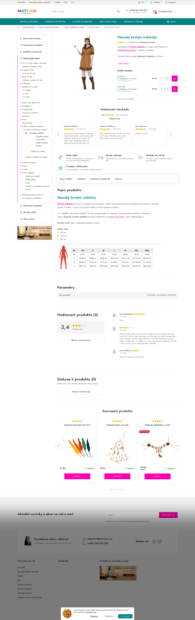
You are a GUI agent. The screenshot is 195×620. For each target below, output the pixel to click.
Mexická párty (27, 123)
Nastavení (94, 616)
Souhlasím (126, 616)
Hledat (118, 11)
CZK (143, 2)
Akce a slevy (29, 219)
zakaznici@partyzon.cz (99, 538)
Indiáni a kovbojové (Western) (32, 126)
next (176, 445)
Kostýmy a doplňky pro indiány (36, 130)
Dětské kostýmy (30, 179)
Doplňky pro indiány (38, 151)
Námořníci (26, 116)
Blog (66, 2)
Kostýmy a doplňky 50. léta (31, 66)
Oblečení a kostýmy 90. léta (32, 80)
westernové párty (116, 216)
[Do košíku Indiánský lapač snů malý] (117, 476)
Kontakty (57, 2)
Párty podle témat (31, 58)
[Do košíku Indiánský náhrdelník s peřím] (158, 476)
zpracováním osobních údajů (139, 521)
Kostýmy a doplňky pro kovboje (36, 157)
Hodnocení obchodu (115, 109)
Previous (58, 134)
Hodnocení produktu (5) (100, 178)
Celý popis (123, 63)
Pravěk (24, 169)
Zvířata (24, 166)
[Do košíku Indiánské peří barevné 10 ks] (77, 476)
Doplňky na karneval (32, 51)
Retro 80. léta (27, 77)
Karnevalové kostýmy (32, 45)
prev (58, 445)
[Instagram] (159, 541)
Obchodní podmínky (24, 593)
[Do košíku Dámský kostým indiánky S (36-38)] (175, 78)
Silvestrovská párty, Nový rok (32, 195)
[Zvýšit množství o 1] (168, 79)
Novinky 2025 (29, 212)
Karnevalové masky (32, 38)
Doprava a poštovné (24, 584)
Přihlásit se (168, 515)
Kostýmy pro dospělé (32, 176)
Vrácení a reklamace (24, 589)
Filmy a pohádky (28, 173)
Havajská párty (27, 109)
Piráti (24, 119)
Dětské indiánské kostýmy (42, 144)
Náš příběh (21, 2)
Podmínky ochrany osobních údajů (29, 597)
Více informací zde (90, 612)
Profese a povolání (29, 162)
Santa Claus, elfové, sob (30, 103)
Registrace (172, 2)
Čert (26, 94)
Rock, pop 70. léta (28, 73)
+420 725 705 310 (138, 10)
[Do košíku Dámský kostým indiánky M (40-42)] (175, 89)
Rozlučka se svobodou (30, 113)
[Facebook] (154, 541)
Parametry (81, 178)
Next (171, 134)
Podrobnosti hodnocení (146, 42)
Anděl (27, 97)
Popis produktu (66, 178)
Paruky (27, 183)
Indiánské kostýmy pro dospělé (42, 138)
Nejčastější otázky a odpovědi (39, 2)
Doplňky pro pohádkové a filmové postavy (37, 187)
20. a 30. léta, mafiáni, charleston (34, 63)
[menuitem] (30, 21)
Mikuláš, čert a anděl (29, 87)
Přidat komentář (81, 392)
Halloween (26, 83)
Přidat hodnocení (81, 340)
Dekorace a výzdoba (32, 205)
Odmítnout (109, 616)
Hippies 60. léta (28, 70)
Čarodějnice (26, 106)
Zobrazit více (114, 118)
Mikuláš (27, 90)
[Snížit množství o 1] (161, 79)
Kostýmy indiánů (37, 133)
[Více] (171, 21)
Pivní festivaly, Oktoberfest (31, 198)
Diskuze (118, 178)
